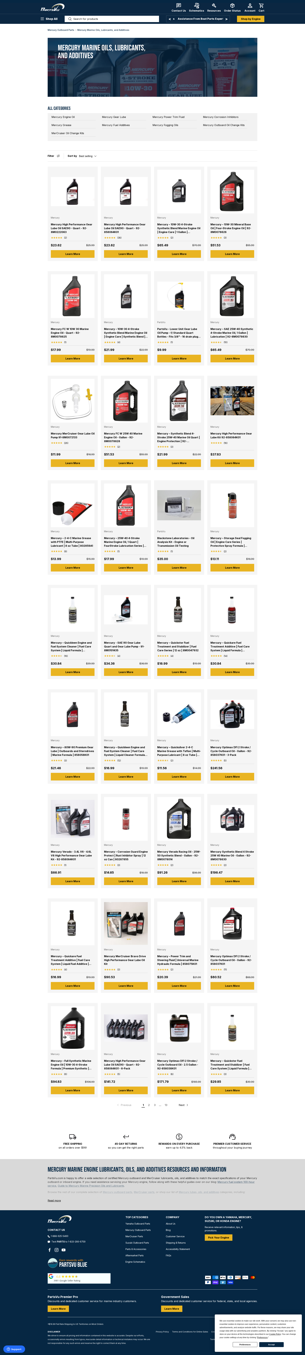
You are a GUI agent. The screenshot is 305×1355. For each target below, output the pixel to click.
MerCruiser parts (144, 1192)
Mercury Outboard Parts (61, 30)
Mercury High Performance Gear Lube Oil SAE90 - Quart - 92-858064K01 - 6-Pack (125, 1064)
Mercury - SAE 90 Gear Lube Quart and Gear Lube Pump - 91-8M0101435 (124, 646)
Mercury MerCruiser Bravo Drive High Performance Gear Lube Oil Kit (125, 960)
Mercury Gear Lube (114, 117)
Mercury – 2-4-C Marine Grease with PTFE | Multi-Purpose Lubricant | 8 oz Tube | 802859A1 (72, 542)
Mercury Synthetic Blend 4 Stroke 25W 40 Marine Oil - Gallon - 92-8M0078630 (232, 855)
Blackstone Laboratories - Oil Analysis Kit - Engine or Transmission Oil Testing (175, 542)
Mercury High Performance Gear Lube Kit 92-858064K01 (231, 435)
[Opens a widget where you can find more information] (14, 1349)
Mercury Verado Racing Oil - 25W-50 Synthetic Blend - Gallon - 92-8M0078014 (178, 855)
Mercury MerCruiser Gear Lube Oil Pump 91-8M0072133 (73, 435)
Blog (168, 1230)
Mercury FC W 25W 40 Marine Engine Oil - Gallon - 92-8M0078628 (123, 437)
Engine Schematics (135, 1261)
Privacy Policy (162, 1332)
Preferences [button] (262, 1337)
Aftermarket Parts (134, 1255)
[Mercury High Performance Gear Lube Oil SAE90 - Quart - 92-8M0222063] (73, 191)
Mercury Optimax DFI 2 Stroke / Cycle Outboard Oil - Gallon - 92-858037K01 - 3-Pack (231, 751)
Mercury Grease (61, 125)
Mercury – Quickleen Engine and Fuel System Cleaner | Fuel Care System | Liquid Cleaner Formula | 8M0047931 (125, 753)
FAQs (168, 1255)
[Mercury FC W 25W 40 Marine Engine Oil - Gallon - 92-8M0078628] (126, 401)
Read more (54, 1200)
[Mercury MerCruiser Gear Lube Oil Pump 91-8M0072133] (73, 401)
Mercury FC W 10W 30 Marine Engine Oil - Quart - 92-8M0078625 (70, 332)
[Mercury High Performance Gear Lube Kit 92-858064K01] (232, 401)
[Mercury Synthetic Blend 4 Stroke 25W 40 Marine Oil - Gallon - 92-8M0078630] (232, 819)
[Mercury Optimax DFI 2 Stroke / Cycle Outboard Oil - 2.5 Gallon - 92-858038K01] (179, 1028)
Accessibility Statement (178, 1249)
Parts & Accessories (135, 1249)
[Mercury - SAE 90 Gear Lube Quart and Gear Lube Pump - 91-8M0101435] (126, 610)
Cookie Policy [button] (275, 1334)
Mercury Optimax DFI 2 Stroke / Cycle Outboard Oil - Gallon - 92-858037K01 (231, 960)
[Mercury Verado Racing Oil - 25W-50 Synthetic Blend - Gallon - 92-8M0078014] (179, 819)
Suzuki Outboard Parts (137, 1242)
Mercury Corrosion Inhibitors (220, 117)
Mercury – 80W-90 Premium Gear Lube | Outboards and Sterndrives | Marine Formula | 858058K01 (72, 751)
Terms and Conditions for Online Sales (190, 1332)
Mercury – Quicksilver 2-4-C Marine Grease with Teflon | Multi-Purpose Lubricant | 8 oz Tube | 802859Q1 (179, 753)
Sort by (72, 155)
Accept (271, 1345)
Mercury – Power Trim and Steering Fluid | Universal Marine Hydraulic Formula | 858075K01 (177, 960)
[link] (124, 1105)
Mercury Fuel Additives (116, 125)
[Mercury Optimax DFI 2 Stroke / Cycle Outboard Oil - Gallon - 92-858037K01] (232, 923)
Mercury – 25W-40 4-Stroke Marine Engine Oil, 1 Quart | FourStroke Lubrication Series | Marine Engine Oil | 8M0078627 (124, 544)
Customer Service (175, 1236)
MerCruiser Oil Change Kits (67, 133)
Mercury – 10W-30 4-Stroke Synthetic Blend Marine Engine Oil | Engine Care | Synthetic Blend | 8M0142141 (125, 334)
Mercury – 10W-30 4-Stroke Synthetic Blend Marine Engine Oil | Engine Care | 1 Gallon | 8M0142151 (178, 230)
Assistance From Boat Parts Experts (198, 18)
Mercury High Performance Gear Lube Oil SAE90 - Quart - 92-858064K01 (125, 228)
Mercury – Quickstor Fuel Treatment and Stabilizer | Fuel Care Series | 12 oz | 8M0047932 (178, 646)
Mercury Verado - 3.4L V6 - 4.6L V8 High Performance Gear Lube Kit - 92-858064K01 (71, 855)
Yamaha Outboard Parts (137, 1223)
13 (166, 1105)
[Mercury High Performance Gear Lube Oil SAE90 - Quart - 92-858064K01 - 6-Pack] (126, 1028)
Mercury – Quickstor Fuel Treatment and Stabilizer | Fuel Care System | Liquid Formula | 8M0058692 (230, 1066)
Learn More (72, 254)
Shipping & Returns (176, 1242)
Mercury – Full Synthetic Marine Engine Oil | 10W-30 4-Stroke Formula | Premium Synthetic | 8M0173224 (71, 1066)
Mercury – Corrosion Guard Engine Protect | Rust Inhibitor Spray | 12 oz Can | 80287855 (126, 855)
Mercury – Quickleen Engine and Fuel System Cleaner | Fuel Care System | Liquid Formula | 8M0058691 (71, 648)
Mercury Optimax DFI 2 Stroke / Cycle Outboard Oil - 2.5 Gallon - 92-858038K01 (177, 1064)
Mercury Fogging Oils (165, 125)
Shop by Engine (251, 19)
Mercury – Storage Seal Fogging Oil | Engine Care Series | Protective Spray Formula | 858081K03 (230, 544)
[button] (261, 7)
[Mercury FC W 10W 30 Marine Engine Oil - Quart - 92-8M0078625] (73, 296)
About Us (170, 1223)
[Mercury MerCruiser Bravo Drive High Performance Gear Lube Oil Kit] (126, 923)
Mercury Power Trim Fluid (168, 117)
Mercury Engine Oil (63, 117)
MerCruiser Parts (134, 1236)
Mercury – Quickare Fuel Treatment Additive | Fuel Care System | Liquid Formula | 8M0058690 (230, 648)
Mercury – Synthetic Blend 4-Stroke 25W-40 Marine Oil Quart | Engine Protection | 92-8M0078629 (178, 439)
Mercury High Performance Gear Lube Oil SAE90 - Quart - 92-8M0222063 (71, 228)
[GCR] (51, 1276)
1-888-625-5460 (59, 1236)
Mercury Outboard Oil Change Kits (224, 125)
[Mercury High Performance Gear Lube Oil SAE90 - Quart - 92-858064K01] (126, 191)
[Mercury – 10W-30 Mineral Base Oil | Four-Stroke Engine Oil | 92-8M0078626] (232, 191)
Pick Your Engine (218, 1237)
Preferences (245, 1345)
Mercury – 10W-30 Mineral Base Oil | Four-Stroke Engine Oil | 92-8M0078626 (230, 228)
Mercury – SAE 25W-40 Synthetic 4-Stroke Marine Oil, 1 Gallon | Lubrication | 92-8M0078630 (231, 332)
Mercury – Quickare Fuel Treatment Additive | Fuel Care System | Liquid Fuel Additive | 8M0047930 (70, 962)
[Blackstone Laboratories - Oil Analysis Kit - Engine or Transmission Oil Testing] (179, 505)
